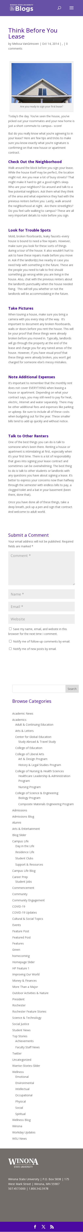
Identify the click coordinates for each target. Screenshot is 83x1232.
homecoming (21, 956)
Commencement (23, 888)
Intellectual (22, 1089)
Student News (21, 1030)
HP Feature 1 (20, 968)
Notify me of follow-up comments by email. (41, 641)
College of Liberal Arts (29, 754)
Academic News (22, 713)
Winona (17, 1126)
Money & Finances (24, 980)
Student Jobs (23, 881)
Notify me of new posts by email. (34, 649)
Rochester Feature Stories (29, 1011)
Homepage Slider (23, 962)
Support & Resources (29, 864)
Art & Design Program (32, 759)
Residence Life (24, 852)
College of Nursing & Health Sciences (39, 771)
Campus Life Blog (23, 871)
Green (16, 950)
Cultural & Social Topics (27, 919)
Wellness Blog (21, 1120)
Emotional (22, 1077)
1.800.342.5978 (38, 1188)
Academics (19, 720)
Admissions (19, 810)
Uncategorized (21, 1060)
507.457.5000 (17, 1188)
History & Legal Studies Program (39, 765)
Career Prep (20, 877)
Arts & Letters (24, 731)
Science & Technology (26, 1018)
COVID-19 (18, 906)
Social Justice (20, 1024)
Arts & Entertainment (26, 829)
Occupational (23, 1095)
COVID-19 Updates (24, 912)
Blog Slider (19, 835)
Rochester (19, 1005)
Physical (20, 1101)
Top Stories (19, 1036)
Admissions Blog (23, 816)
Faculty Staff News (27, 1047)
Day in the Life (24, 846)
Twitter (17, 1053)
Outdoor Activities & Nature (30, 993)
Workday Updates (23, 1132)
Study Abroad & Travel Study (37, 741)
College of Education (28, 748)
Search (72, 689)
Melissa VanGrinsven (25, 44)
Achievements (24, 1041)
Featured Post (21, 937)
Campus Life (20, 841)
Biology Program (29, 798)
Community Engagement (28, 900)
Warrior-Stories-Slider (26, 1066)
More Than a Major (25, 987)
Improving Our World (25, 974)
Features (18, 943)
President (18, 999)
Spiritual (20, 1114)
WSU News (19, 1138)
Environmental (24, 1083)
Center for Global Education (33, 737)
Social (19, 1108)
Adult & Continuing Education (34, 724)
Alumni (16, 822)
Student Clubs (24, 858)
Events (16, 925)
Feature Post (20, 931)
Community (19, 894)
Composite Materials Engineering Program (46, 804)
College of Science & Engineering (36, 793)
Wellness (18, 1072)
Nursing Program (29, 787)
